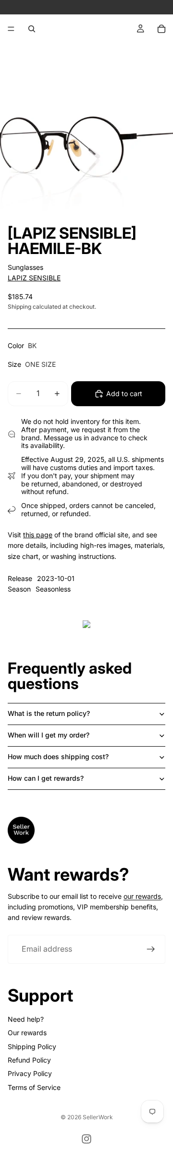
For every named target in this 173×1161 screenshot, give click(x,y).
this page (37, 535)
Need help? (26, 1019)
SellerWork (98, 1117)
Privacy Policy (30, 1073)
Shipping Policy (32, 1046)
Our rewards (27, 1032)
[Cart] (161, 28)
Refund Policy (29, 1060)
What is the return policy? (49, 713)
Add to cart (124, 393)
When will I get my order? (48, 735)
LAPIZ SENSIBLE (34, 278)
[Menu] (11, 29)
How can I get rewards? (46, 778)
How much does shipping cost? (58, 756)
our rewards (142, 896)
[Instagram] (86, 1139)
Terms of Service (34, 1087)
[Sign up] (151, 949)
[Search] (31, 28)
